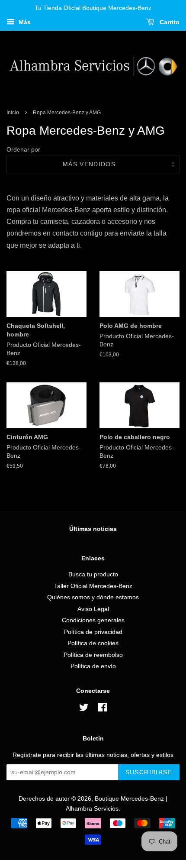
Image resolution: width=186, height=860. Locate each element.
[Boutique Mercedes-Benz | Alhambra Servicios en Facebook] (102, 709)
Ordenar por (23, 149)
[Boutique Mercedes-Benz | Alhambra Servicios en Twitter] (84, 709)
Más (24, 22)
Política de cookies (93, 643)
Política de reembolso (93, 655)
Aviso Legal (93, 609)
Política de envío (93, 666)
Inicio (12, 113)
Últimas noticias (93, 528)
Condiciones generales (93, 620)
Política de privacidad (93, 632)
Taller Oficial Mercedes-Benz (93, 586)
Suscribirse (148, 772)
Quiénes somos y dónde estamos (93, 597)
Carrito (169, 22)
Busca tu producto (93, 574)
